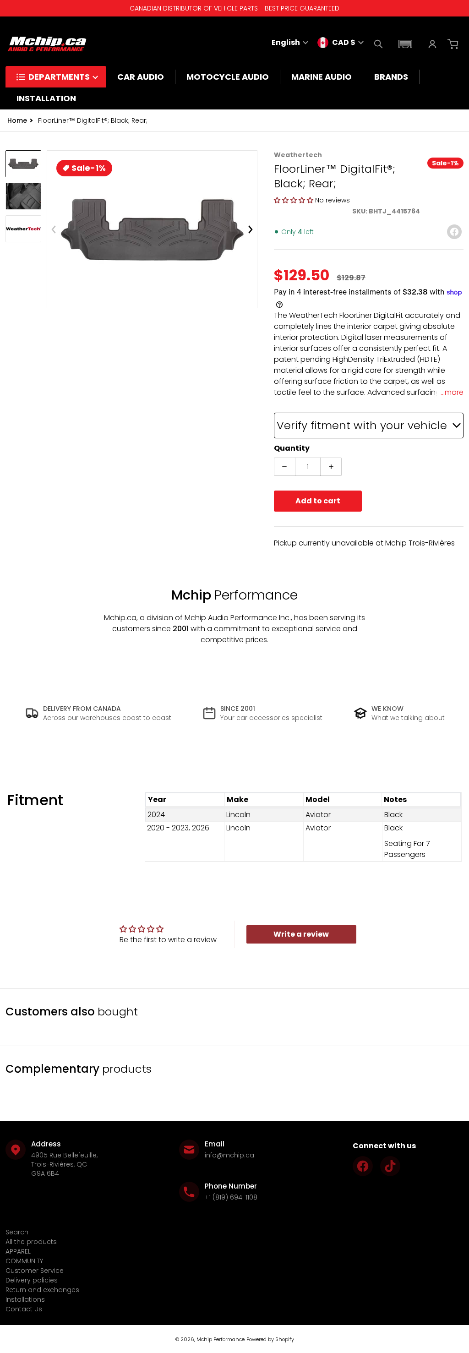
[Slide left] (53, 229)
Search (16, 1232)
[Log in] (432, 44)
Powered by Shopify (270, 1339)
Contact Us (23, 1309)
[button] (405, 44)
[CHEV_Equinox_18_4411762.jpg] (23, 196)
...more (452, 392)
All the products (31, 1241)
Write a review (301, 934)
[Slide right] (250, 229)
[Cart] (454, 44)
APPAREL (18, 1251)
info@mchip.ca (229, 1155)
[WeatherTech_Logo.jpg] (23, 228)
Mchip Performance (220, 1339)
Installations (25, 1299)
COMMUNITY (24, 1261)
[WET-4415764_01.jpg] (23, 163)
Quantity (292, 448)
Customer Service (34, 1270)
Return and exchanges (42, 1289)
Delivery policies (31, 1280)
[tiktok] (390, 1166)
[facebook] (363, 1166)
